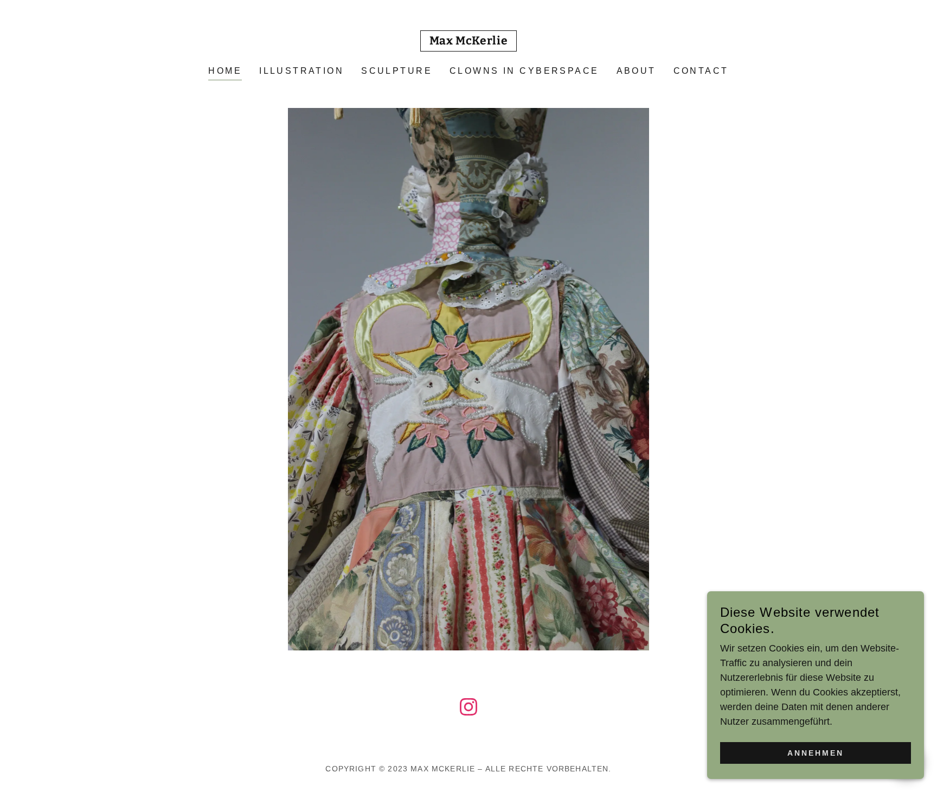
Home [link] (225, 70)
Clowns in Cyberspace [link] (524, 70)
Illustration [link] (301, 70)
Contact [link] (701, 70)
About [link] (636, 70)
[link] (468, 41)
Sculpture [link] (396, 70)
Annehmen (815, 753)
